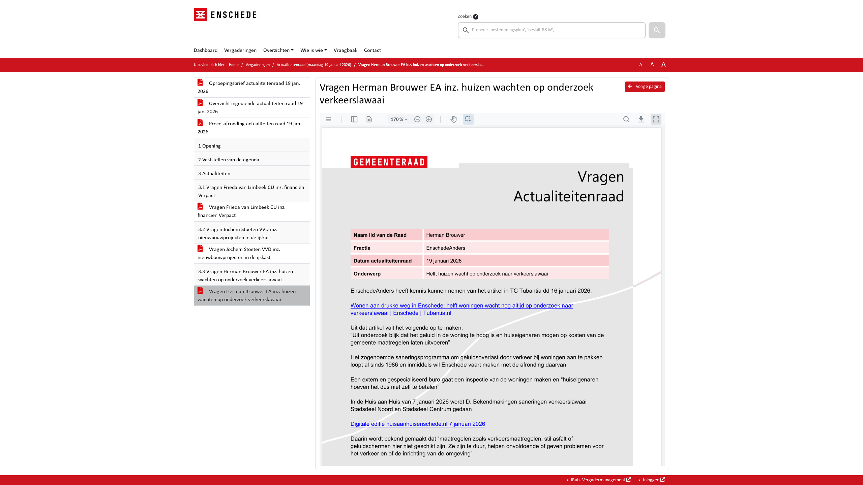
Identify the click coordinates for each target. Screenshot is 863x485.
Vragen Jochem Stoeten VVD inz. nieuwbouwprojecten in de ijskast (239, 253)
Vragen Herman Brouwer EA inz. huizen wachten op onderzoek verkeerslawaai (247, 295)
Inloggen (651, 480)
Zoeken (465, 16)
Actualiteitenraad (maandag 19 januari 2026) (314, 65)
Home (234, 65)
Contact (372, 50)
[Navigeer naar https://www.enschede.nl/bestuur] (227, 25)
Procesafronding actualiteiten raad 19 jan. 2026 (249, 128)
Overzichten (276, 50)
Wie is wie (311, 50)
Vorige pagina (648, 86)
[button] (657, 30)
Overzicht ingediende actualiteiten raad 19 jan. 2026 (250, 108)
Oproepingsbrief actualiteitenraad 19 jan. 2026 (249, 87)
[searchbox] (552, 30)
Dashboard (205, 50)
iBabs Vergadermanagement (598, 480)
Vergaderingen (240, 50)
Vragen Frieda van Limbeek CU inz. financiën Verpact (242, 211)
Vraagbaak (345, 50)
